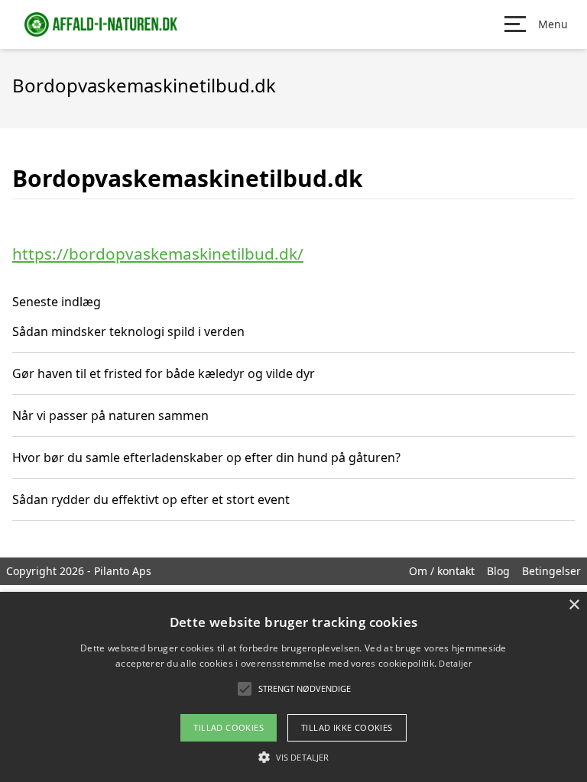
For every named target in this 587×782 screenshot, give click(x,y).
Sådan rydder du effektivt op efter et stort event (151, 499)
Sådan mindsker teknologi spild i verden (128, 331)
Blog (498, 571)
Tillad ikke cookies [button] (347, 727)
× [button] (573, 605)
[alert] (293, 687)
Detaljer (455, 663)
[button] (293, 756)
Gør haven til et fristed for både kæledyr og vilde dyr (163, 373)
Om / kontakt (442, 571)
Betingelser (551, 571)
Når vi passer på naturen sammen (110, 415)
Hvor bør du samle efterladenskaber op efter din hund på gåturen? (206, 457)
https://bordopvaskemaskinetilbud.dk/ (157, 253)
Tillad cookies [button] (228, 727)
